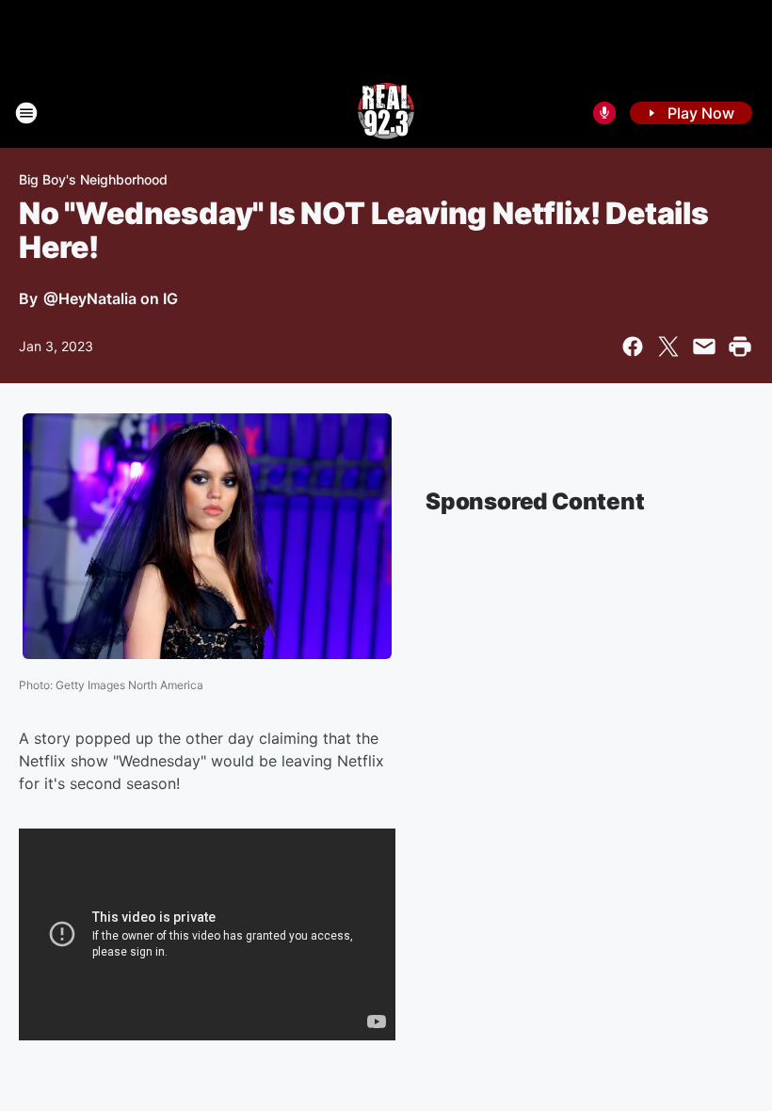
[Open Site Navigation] (26, 113)
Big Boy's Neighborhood (93, 179)
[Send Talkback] (604, 113)
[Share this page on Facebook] (632, 346)
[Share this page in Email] (704, 346)
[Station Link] (386, 113)
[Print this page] (740, 346)
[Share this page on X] (668, 346)
